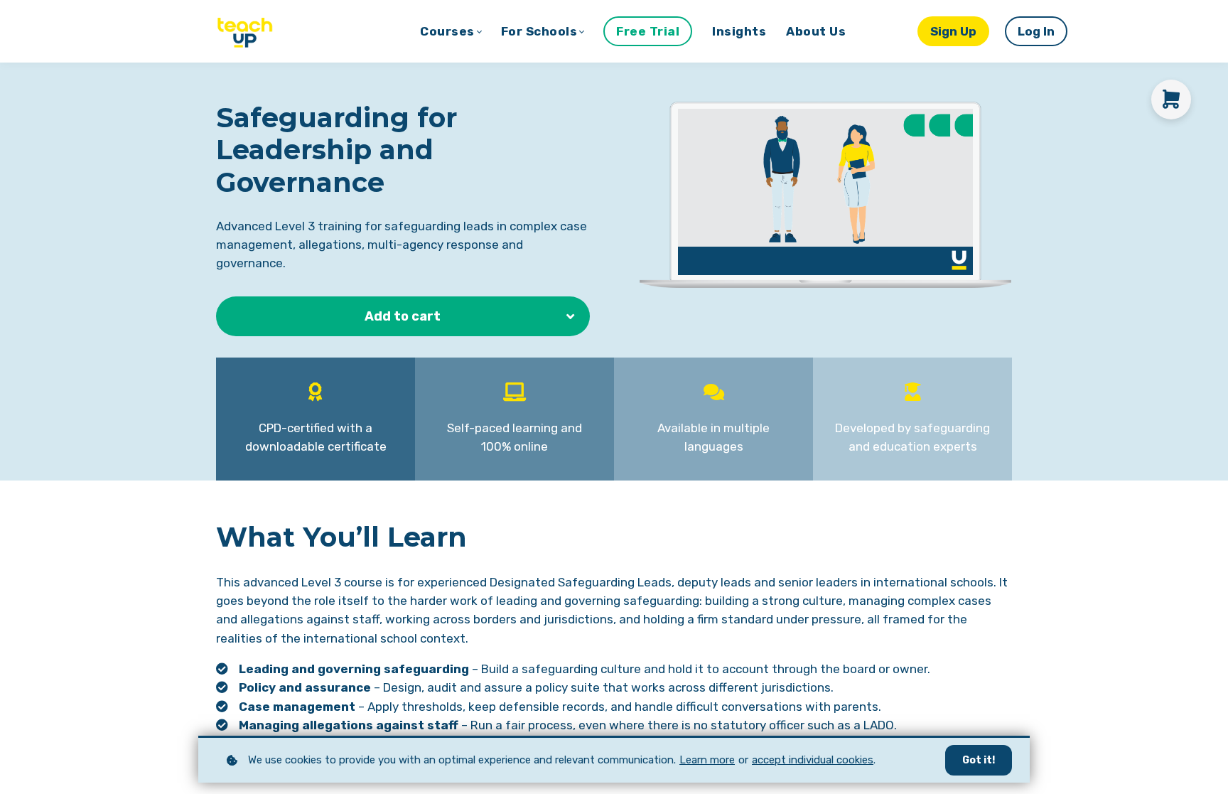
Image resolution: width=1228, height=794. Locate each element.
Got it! (978, 760)
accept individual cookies (812, 759)
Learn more (707, 759)
